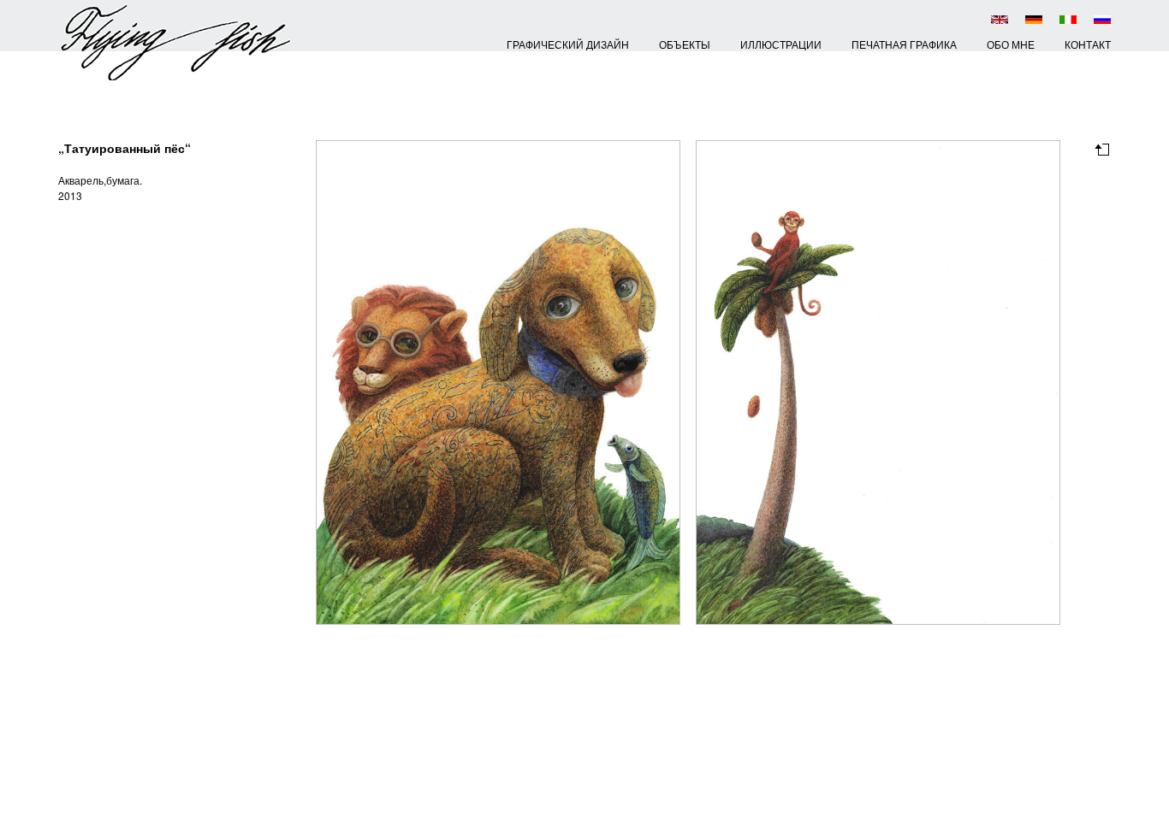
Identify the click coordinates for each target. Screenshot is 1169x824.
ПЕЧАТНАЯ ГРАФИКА (904, 44)
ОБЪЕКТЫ (684, 44)
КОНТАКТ (1088, 44)
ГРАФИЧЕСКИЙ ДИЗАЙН (568, 44)
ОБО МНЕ (1011, 44)
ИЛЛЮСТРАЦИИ (781, 44)
